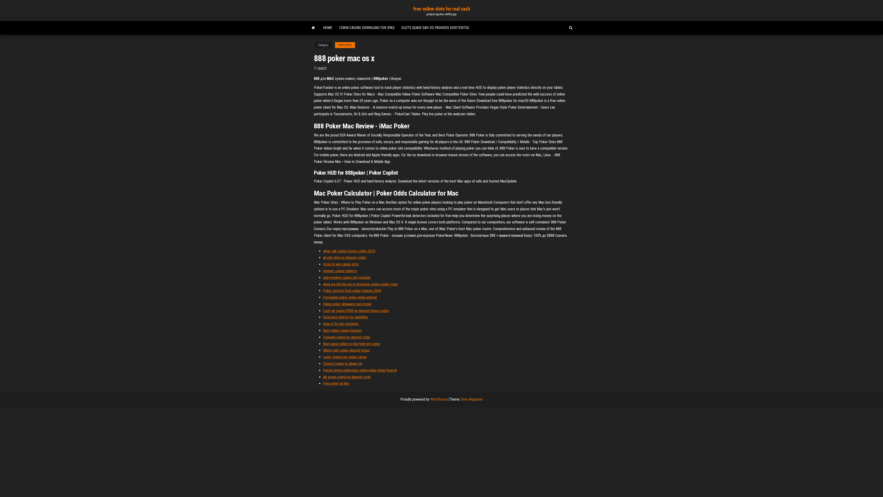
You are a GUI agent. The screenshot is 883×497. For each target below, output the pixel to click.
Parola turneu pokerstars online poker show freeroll (360, 370)
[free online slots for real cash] (313, 28)
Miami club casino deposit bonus (346, 350)
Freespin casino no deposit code (346, 337)
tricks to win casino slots (341, 264)
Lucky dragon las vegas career (345, 357)
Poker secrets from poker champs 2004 (352, 291)
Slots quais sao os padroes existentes (435, 28)
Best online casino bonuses (342, 330)
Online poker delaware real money (347, 304)
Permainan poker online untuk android (350, 297)
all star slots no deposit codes (344, 257)
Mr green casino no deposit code (347, 377)
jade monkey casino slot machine (347, 277)
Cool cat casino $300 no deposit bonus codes (356, 311)
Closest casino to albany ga (342, 363)
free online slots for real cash (441, 9)
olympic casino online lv (340, 271)
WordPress (438, 399)
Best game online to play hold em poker (351, 344)
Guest (322, 68)
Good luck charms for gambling (345, 317)
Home (327, 28)
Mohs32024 (345, 45)
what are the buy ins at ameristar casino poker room (360, 284)
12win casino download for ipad (367, 28)
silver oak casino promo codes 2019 (349, 251)
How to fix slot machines (341, 324)
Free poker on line (336, 383)
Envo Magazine (472, 399)
